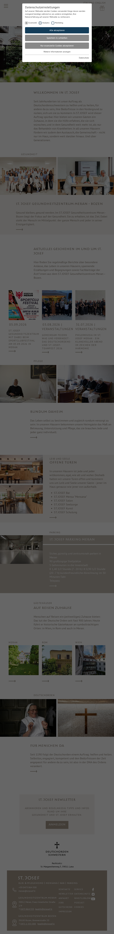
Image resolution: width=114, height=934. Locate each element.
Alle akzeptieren (57, 30)
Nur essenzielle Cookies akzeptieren (57, 45)
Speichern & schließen (57, 37)
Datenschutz (84, 58)
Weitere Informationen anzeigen (57, 51)
